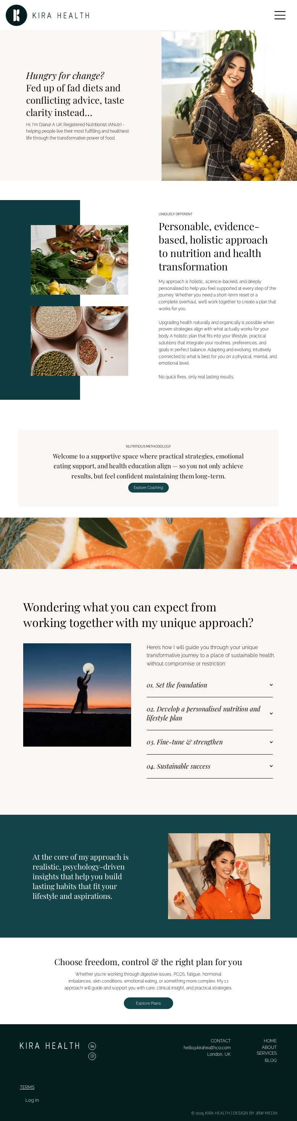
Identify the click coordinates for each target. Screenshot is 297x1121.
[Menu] (280, 15)
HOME (270, 1040)
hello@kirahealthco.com (207, 1047)
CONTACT (221, 1040)
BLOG (271, 1060)
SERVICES (267, 1053)
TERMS (27, 1087)
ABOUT (269, 1047)
